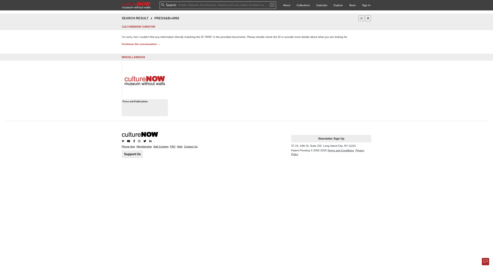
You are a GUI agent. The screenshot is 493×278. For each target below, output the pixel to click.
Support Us (132, 154)
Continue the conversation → (141, 44)
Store (352, 5)
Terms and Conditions (340, 150)
